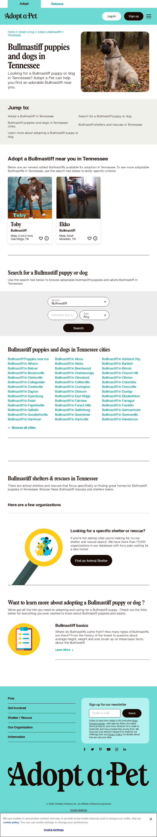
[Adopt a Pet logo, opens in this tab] (78, 780)
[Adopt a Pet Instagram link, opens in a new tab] (118, 749)
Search (78, 328)
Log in (112, 16)
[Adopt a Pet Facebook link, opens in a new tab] (85, 749)
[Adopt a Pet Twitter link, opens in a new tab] (93, 749)
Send (131, 713)
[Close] (151, 819)
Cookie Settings (78, 810)
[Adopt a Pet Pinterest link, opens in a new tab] (101, 749)
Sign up (134, 16)
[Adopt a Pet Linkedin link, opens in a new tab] (125, 749)
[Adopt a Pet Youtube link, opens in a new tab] (109, 749)
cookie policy (11, 822)
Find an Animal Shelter (91, 560)
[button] (40, 238)
